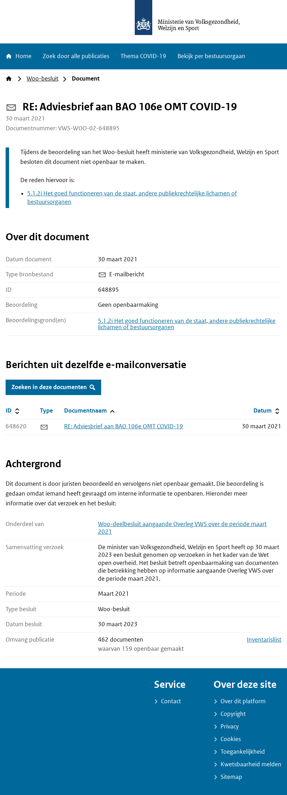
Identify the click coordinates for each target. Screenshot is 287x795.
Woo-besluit (42, 78)
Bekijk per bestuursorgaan (211, 56)
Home (22, 56)
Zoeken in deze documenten (49, 387)
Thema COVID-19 (143, 56)
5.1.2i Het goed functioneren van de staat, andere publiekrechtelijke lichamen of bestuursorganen (186, 324)
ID (21, 410)
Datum (267, 410)
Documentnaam (89, 410)
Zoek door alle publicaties (76, 56)
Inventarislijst (264, 639)
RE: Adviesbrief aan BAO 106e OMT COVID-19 (123, 426)
